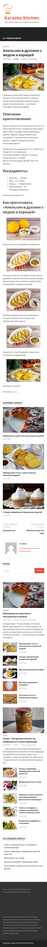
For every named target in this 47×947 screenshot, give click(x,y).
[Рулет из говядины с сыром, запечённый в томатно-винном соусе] (10, 816)
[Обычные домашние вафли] (10, 677)
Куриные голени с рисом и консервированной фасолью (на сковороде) (31, 797)
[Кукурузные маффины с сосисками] (10, 829)
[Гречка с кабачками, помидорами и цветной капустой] (10, 777)
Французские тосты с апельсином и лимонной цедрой (19, 474)
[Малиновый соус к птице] (10, 790)
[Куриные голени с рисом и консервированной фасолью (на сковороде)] (10, 803)
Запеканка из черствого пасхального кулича (23, 436)
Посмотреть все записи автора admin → (30, 549)
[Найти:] (23, 570)
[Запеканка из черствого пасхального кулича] (23, 433)
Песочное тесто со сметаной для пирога (28, 696)
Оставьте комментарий (29, 59)
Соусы (5, 735)
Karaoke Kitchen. (22, 18)
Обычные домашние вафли (31, 669)
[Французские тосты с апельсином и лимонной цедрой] (23, 470)
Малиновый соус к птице (30, 782)
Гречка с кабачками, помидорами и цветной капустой (29, 771)
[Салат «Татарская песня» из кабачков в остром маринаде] (23, 733)
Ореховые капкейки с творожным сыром (21, 862)
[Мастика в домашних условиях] (10, 690)
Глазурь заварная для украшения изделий (22, 512)
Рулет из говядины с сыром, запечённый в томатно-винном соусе (29, 810)
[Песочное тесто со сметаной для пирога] (10, 703)
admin (16, 59)
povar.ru (15, 392)
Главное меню (13, 38)
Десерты (6, 46)
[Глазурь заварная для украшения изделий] (23, 509)
